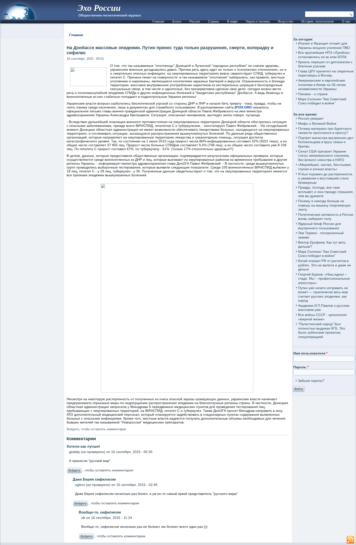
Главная (158, 21)
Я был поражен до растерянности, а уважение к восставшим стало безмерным (325, 178)
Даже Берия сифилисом (94, 479)
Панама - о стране (313, 94)
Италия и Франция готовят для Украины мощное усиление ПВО (324, 45)
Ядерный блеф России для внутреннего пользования (319, 226)
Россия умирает (311, 118)
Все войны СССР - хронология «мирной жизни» (322, 317)
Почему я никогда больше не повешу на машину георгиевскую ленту (324, 205)
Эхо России (99, 7)
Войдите (73, 429)
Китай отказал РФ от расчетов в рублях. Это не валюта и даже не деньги (324, 265)
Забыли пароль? (311, 381)
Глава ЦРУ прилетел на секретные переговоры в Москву (326, 73)
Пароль (301, 367)
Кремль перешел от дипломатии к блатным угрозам (325, 64)
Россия (194, 21)
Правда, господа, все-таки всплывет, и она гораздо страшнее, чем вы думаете (326, 191)
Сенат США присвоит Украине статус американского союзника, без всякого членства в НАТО (324, 155)
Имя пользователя (310, 353)
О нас (346, 21)
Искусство (285, 21)
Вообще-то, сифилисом (100, 512)
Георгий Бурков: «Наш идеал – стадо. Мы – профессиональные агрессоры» (324, 278)
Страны (213, 21)
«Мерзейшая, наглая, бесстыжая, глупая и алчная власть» (325, 167)
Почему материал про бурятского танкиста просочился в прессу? (325, 131)
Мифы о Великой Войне (317, 123)
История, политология (317, 21)
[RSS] (350, 540)
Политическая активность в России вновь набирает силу (325, 217)
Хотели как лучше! (83, 446)
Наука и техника (258, 21)
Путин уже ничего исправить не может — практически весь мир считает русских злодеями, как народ (323, 294)
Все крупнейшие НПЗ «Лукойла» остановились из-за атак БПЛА (324, 55)
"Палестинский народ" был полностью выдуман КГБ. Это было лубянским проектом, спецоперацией (321, 330)
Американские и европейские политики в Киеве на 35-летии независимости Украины (322, 84)
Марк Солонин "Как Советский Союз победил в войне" (322, 101)
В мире (232, 21)
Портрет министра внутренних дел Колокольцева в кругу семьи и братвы (325, 142)
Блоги (176, 21)
